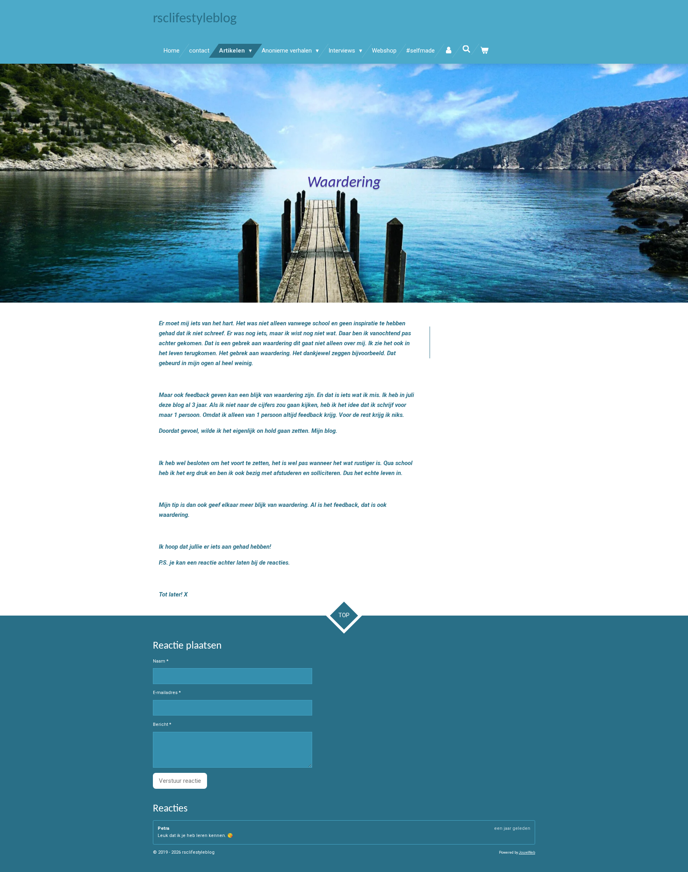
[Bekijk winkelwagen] (484, 51)
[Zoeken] (466, 49)
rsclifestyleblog (194, 19)
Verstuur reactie (180, 780)
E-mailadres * (167, 692)
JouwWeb (527, 852)
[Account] (448, 51)
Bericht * (162, 724)
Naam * (160, 661)
